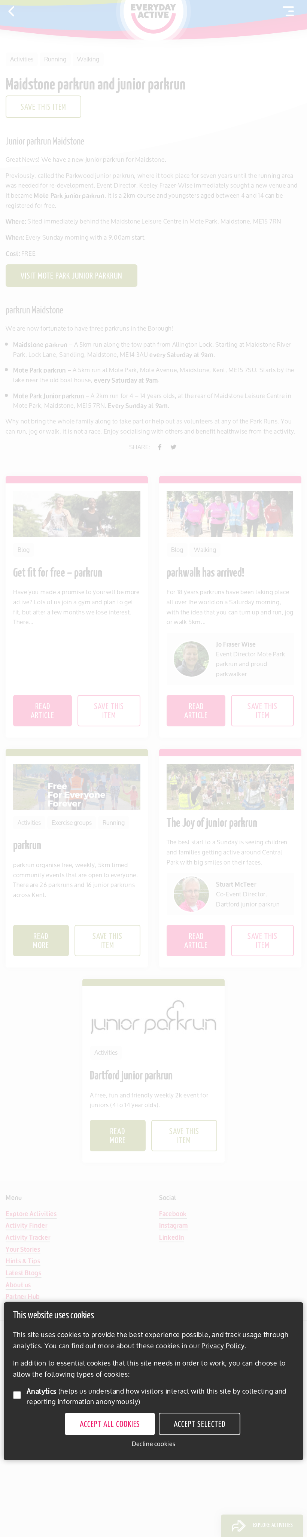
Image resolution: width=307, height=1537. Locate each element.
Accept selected (199, 1424)
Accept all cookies (110, 1424)
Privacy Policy (222, 1346)
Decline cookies (154, 1444)
